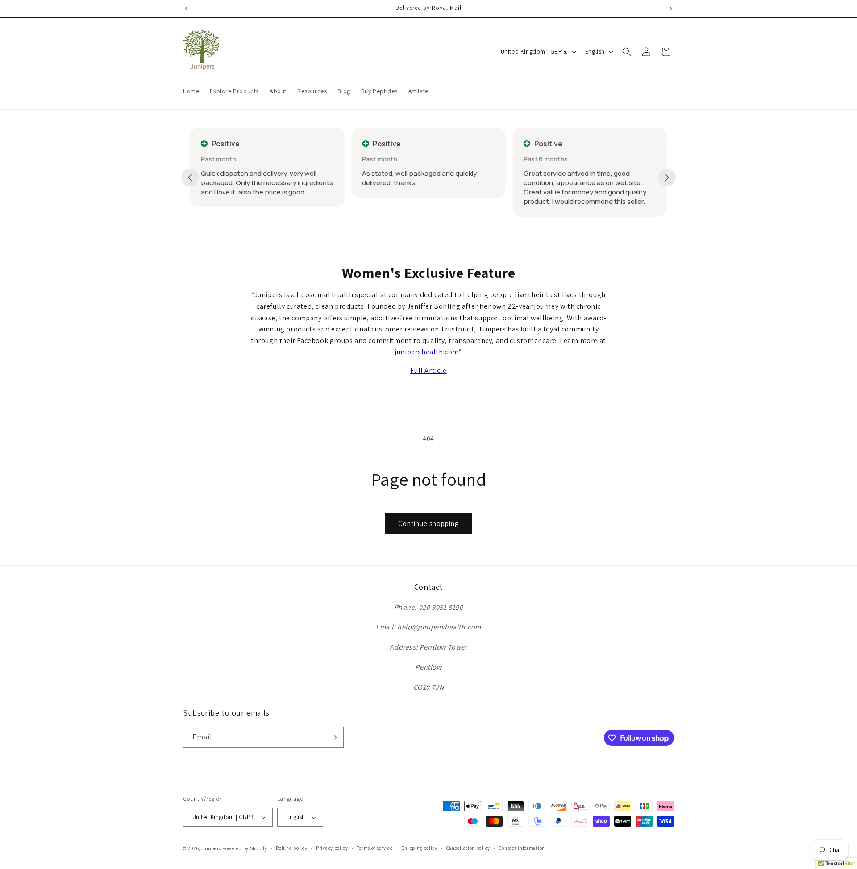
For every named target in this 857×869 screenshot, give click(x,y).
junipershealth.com (427, 351)
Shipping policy (419, 848)
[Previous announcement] (186, 8)
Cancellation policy (468, 848)
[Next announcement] (671, 8)
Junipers (211, 848)
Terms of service (375, 848)
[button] (627, 52)
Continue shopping (428, 523)
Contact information (522, 848)
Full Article (428, 370)
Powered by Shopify (244, 848)
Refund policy (291, 848)
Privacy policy (332, 848)
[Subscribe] (333, 737)
